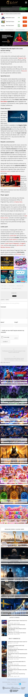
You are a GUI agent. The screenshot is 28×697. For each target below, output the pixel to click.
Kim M (3, 52)
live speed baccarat (6, 288)
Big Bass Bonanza (5, 247)
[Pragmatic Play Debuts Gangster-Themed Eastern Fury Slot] (14, 365)
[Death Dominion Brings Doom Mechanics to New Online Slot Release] (14, 385)
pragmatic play (20, 285)
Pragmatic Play (22, 58)
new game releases (17, 288)
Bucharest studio (5, 171)
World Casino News (6, 682)
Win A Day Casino (10, 25)
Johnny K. (11, 402)
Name (2, 322)
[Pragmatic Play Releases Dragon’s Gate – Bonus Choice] (14, 485)
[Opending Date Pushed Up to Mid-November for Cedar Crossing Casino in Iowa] (4, 651)
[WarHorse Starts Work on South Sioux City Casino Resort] (14, 531)
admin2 (11, 422)
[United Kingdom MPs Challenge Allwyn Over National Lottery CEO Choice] (14, 548)
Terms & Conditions (22, 682)
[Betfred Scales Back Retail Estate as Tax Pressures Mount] (4, 667)
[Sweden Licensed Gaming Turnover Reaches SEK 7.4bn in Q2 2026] (14, 598)
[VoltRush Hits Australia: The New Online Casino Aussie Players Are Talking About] (14, 405)
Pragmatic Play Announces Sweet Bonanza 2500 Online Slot (14, 519)
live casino (4, 101)
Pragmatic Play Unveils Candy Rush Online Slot (14, 479)
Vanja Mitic (11, 382)
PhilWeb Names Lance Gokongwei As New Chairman (14, 578)
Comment (3, 307)
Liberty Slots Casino (10, 17)
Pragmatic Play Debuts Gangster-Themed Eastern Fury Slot (14, 380)
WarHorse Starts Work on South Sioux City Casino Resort (14, 544)
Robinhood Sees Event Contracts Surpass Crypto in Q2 (17, 641)
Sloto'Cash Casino (10, 21)
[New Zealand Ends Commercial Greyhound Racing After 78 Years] (4, 655)
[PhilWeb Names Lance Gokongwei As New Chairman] (14, 565)
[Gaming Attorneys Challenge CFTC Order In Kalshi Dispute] (14, 581)
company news (18, 202)
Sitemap (16, 684)
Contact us (14, 682)
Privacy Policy (10, 684)
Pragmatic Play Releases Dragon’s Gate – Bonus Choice (14, 499)
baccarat (24, 71)
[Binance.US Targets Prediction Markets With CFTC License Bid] (4, 663)
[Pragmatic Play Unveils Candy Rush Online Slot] (14, 465)
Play (25, 17)
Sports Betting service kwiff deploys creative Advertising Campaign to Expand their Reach (14, 359)
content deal (12, 235)
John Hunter (20, 245)
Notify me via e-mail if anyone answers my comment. (12, 331)
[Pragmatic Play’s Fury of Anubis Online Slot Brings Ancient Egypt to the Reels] (14, 445)
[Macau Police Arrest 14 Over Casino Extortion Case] (4, 659)
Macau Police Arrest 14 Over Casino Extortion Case (17, 657)
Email (16, 322)
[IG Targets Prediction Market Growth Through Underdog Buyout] (4, 647)
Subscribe (23, 8)
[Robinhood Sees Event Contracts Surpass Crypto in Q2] (4, 643)
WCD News (18, 254)
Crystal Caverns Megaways (12, 243)
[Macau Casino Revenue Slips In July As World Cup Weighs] (4, 675)
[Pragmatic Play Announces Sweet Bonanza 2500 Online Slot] (14, 505)
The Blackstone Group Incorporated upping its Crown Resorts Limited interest (13, 351)
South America (13, 239)
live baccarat (12, 285)
